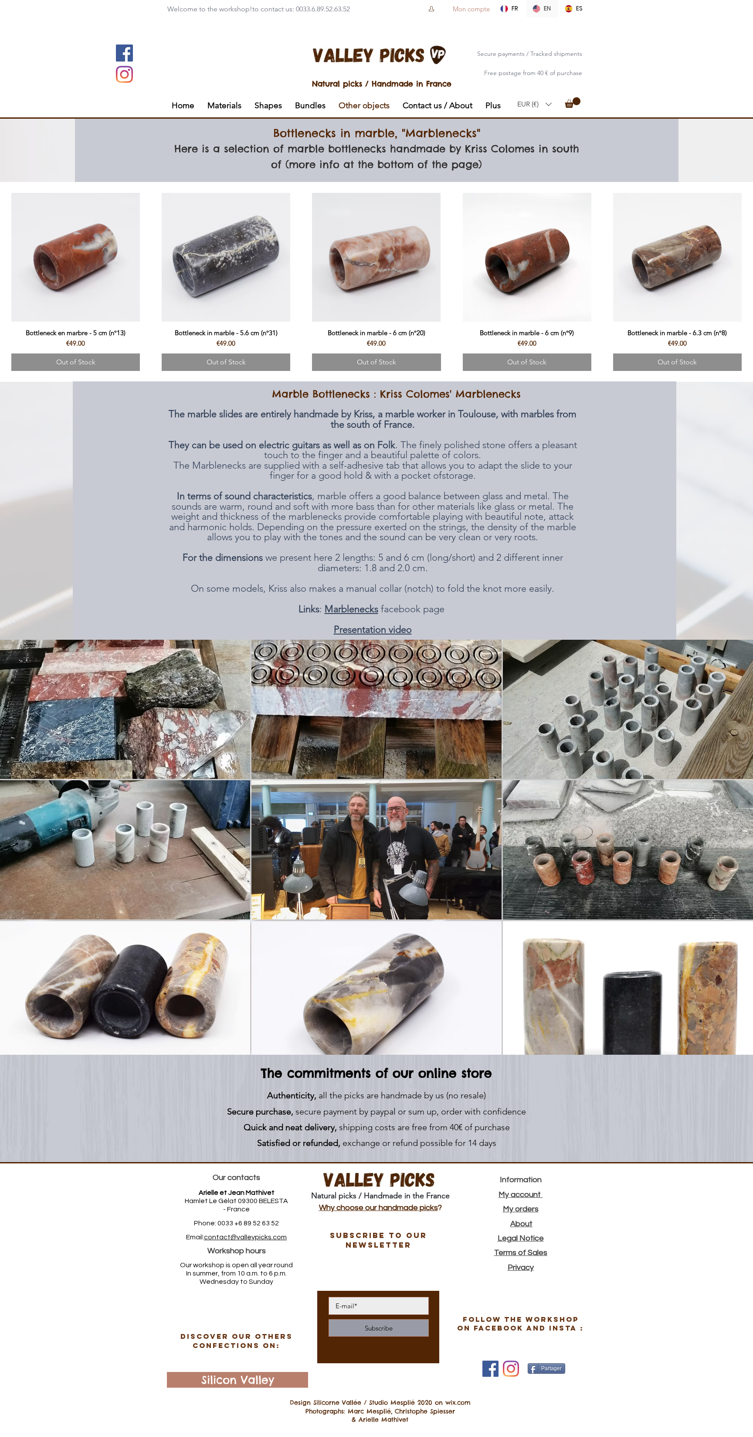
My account (521, 1194)
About (521, 1224)
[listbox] (534, 104)
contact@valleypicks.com (245, 1237)
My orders (521, 1209)
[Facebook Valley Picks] (490, 1369)
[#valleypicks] (511, 1369)
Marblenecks (351, 609)
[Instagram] (124, 74)
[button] (534, 104)
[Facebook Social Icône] (124, 53)
